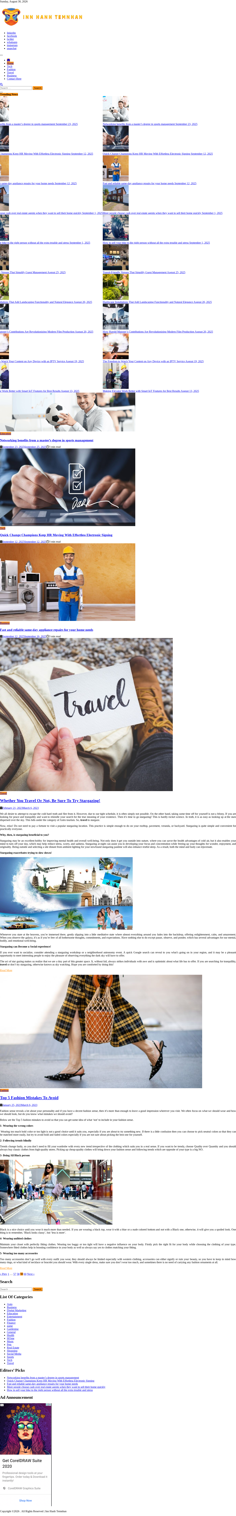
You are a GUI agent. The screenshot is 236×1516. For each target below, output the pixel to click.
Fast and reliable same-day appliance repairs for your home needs (46, 630)
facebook (12, 35)
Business (12, 75)
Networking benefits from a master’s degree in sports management (46, 440)
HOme (10, 1338)
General (11, 1332)
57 (14, 1274)
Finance (11, 1322)
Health (10, 1335)
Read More (6, 970)
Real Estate (13, 1347)
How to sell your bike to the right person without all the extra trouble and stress (50, 1390)
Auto (9, 1304)
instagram (12, 45)
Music (10, 1341)
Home (10, 63)
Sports (10, 1356)
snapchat (11, 48)
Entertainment (14, 1316)
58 (18, 1274)
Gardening (12, 1329)
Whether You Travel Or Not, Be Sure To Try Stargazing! (50, 800)
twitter (10, 39)
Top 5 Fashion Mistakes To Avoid (29, 1097)
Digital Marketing (16, 1310)
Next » (31, 1274)
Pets (9, 1344)
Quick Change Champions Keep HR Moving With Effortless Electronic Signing (56, 535)
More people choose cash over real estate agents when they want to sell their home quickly (56, 1386)
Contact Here (14, 78)
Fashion (11, 69)
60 (25, 1274)
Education (5, 433)
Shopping (12, 1350)
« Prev (3, 1274)
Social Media (14, 1353)
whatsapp (12, 42)
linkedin (11, 32)
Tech (9, 66)
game (10, 1325)
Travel (10, 72)
